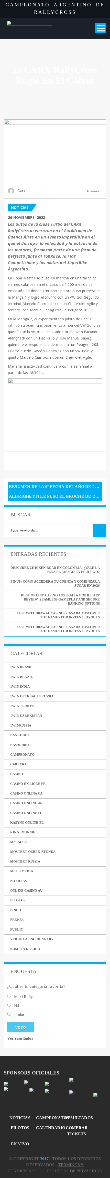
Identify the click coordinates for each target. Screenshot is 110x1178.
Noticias (20, 207)
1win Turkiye (23, 706)
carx (21, 191)
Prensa (17, 920)
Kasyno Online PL (27, 822)
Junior (19, 1014)
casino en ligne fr (28, 784)
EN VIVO (20, 1144)
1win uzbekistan (26, 716)
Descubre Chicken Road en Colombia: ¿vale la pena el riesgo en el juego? (55, 570)
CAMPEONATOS (48, 1118)
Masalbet (19, 842)
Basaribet (20, 745)
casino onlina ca (26, 793)
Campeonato (22, 754)
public (16, 929)
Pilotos (17, 900)
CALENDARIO (48, 1128)
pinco (15, 910)
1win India (20, 686)
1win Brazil (21, 677)
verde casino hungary (31, 939)
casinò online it (26, 813)
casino (16, 774)
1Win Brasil (21, 667)
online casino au (26, 890)
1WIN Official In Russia (32, 696)
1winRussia (20, 725)
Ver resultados (20, 1038)
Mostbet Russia (25, 861)
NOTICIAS (19, 1118)
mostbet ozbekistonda (33, 852)
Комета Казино (25, 949)
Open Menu (100, 28)
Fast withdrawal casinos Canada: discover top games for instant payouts (58, 615)
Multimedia (21, 871)
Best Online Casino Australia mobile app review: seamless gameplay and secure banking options (60, 599)
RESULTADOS (76, 1118)
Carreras (19, 764)
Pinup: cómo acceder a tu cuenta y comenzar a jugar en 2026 (55, 583)
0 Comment (93, 191)
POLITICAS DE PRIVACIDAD (75, 1171)
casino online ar (26, 803)
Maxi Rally (23, 996)
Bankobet (20, 735)
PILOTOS (20, 1128)
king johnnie (22, 832)
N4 (16, 1005)
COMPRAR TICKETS (77, 1131)
